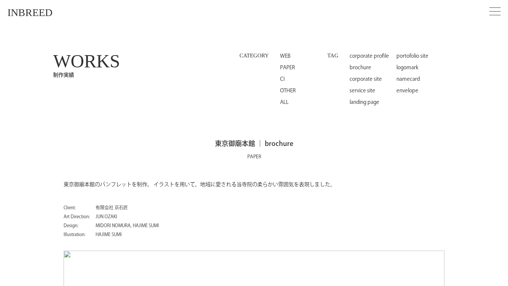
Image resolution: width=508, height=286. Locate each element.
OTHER (288, 91)
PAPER (287, 68)
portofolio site (412, 56)
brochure (360, 68)
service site (362, 91)
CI (282, 79)
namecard (408, 79)
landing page (364, 102)
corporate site (366, 79)
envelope (407, 91)
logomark (407, 68)
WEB (285, 56)
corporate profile (369, 56)
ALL (284, 102)
